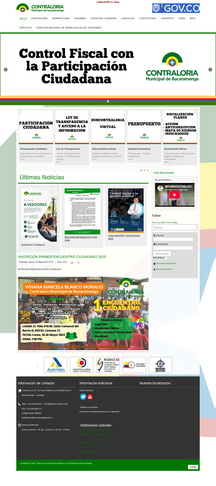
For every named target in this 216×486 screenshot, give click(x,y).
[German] (108, 2)
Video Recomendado (164, 173)
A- (147, 170)
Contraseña (161, 244)
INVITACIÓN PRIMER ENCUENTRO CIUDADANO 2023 (62, 257)
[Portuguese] (115, 2)
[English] (103, 2)
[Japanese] (113, 2)
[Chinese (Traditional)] (100, 2)
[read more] (43, 127)
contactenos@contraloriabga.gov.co (95, 430)
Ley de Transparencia (39, 149)
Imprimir (72, 262)
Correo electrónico (78, 262)
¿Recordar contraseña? (165, 263)
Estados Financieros (110, 149)
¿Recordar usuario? (164, 269)
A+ (141, 170)
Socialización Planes (147, 149)
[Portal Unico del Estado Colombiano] (176, 8)
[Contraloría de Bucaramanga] (40, 8)
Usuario (159, 235)
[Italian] (110, 2)
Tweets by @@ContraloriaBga (165, 222)
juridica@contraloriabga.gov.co (93, 434)
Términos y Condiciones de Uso (93, 443)
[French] (105, 2)
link (121, 412)
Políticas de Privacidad (89, 452)
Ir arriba (193, 467)
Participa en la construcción (186, 134)
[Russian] (118, 2)
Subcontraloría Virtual (75, 149)
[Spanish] (98, 2)
